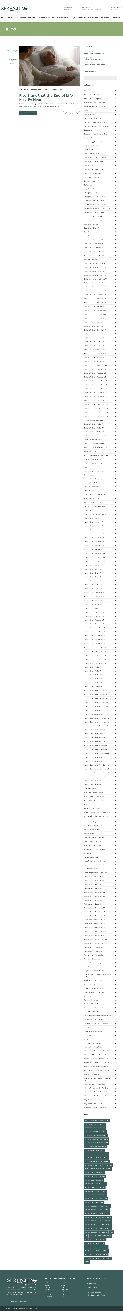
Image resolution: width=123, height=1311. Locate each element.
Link (86, 1236)
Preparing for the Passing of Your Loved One (97, 975)
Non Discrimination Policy (96, 1295)
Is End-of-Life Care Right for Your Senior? (97, 812)
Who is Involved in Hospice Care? (95, 1096)
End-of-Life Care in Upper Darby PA (96, 381)
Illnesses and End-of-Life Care (94, 800)
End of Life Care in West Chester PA (97, 1161)
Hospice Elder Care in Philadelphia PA (96, 745)
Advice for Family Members (93, 95)
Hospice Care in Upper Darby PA (95, 628)
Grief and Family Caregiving (93, 479)
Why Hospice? (20, 18)
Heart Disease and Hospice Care (95, 495)
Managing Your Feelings (92, 857)
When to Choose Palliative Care (94, 1084)
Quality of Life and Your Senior (94, 988)
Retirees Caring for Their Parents (95, 992)
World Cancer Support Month (94, 53)
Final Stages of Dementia (92, 459)
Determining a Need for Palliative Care (97, 208)
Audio (86, 110)
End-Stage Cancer (90, 451)
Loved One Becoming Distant (94, 837)
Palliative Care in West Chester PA (95, 939)
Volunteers (106, 18)
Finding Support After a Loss (93, 463)
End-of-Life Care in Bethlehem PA (95, 322)
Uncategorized (89, 1035)
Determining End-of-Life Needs (94, 212)
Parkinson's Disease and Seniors (94, 959)
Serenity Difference (60, 18)
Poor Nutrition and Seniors (93, 967)
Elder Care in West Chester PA (94, 251)
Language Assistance (94, 1293)
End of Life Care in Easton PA (94, 271)
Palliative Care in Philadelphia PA (95, 920)
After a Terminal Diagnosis (92, 99)
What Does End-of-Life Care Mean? (96, 1051)
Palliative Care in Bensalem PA (94, 884)
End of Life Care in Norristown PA (95, 275)
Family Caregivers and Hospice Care (96, 455)
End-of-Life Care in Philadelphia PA (95, 365)
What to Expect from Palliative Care (96, 1059)
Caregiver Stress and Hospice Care (95, 134)
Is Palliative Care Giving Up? (93, 826)
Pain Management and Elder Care (95, 873)
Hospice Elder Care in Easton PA (95, 730)
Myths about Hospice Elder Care (95, 865)
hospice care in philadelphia (95, 1187)
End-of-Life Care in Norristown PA (95, 353)
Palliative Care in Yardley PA (93, 947)
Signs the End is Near (57, 89)
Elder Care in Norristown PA (93, 232)
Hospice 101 (88, 510)
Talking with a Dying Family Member (96, 1023)
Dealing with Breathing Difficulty (95, 201)
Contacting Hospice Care (92, 173)
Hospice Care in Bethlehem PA (94, 553)
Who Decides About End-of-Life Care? (97, 1092)
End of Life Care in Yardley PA (94, 283)
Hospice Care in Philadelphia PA (34, 89)
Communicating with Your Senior (95, 157)
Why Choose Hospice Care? (93, 1104)
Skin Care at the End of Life (93, 1004)
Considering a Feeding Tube (93, 165)
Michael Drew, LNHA (12, 60)
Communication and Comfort (94, 161)
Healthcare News (90, 491)
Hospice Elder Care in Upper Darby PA (96, 757)
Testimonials (88, 1027)
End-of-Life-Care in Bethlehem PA (95, 447)
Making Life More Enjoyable (93, 845)
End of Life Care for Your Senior (94, 263)
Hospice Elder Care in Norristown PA (96, 738)
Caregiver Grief (89, 130)
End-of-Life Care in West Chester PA (96, 400)
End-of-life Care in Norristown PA (95, 349)
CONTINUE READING (28, 113)
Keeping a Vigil (89, 833)
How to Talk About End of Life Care (96, 796)
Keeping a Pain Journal (91, 830)
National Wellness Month (93, 59)
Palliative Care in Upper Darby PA (95, 931)
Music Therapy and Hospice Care (95, 861)
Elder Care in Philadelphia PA (93, 240)
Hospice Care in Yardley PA (93, 667)
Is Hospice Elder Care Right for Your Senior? (96, 817)
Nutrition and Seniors (91, 869)
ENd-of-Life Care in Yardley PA (94, 420)
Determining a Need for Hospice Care (96, 204)
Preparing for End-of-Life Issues (94, 971)
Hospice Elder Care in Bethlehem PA (96, 718)
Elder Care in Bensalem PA (93, 220)
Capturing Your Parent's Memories (95, 122)
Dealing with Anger (90, 193)
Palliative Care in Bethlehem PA (94, 892)
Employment (93, 18)
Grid (86, 1169)
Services (31, 18)
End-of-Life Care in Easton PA (94, 334)
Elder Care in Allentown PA (93, 216)
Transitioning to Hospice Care (93, 1031)
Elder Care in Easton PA (92, 228)
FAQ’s (73, 18)
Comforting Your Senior (92, 153)
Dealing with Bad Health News (94, 197)
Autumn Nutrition (90, 114)
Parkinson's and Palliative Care (94, 955)
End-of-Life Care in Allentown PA (95, 287)
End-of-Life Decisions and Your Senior (96, 436)
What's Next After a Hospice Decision (96, 1070)
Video (86, 1039)
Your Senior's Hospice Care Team (95, 1108)
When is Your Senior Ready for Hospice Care (97, 1079)
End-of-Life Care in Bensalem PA (95, 306)
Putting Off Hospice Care (92, 984)
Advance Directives (90, 91)
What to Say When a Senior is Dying (96, 1067)
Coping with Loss (89, 181)
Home (2, 18)
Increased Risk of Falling (92, 808)
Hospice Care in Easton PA (93, 573)
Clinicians (81, 18)
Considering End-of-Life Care (93, 169)
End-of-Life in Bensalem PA (93, 440)
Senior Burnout (89, 996)
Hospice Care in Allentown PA (94, 518)
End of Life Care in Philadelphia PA (95, 279)
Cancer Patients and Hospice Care (95, 118)
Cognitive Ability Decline (92, 146)
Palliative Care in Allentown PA (94, 877)
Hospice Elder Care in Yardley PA (95, 777)
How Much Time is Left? (92, 789)
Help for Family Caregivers (93, 502)
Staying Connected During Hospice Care (97, 1016)
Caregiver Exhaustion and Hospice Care (97, 126)
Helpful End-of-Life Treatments (94, 506)
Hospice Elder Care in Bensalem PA (96, 706)
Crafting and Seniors (90, 185)
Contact (116, 18)
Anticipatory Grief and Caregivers (95, 106)
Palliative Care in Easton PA (93, 900)
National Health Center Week (94, 65)
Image (86, 804)
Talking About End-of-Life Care (94, 1019)
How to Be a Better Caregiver (94, 792)
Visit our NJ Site (92, 1288)
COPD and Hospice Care (92, 177)
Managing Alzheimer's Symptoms (95, 849)
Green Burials (88, 475)
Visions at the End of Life (92, 1043)
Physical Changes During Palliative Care (97, 963)
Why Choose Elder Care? (92, 1100)
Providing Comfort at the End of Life (96, 980)
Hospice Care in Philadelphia (93, 608)
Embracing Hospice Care (92, 259)
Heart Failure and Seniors (92, 498)
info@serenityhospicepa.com (97, 1278)
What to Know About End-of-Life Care (97, 1063)
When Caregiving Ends (91, 1074)
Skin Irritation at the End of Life (94, 1008)
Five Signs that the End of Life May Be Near (46, 97)
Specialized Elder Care (91, 1012)
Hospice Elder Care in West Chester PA (97, 769)
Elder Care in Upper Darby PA (94, 248)
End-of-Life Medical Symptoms (94, 444)
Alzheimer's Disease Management (95, 103)
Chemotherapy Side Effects (93, 142)
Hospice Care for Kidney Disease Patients (98, 514)
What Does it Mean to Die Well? (95, 1055)
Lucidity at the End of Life (92, 841)
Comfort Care (43, 18)
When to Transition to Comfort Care (96, 1088)
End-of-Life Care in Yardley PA (94, 424)
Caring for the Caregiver (92, 138)
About (9, 18)
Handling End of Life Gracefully (94, 483)
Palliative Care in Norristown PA (94, 908)
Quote (108, 1258)
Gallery (86, 467)
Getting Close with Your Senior (94, 471)
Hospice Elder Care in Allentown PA (96, 690)
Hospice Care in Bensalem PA (94, 538)
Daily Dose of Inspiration (92, 189)
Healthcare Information (92, 487)
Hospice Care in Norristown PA (94, 592)
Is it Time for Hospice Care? (93, 822)
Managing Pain (89, 853)
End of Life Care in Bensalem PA (95, 267)
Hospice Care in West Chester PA (95, 647)
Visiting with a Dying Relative (93, 1047)
